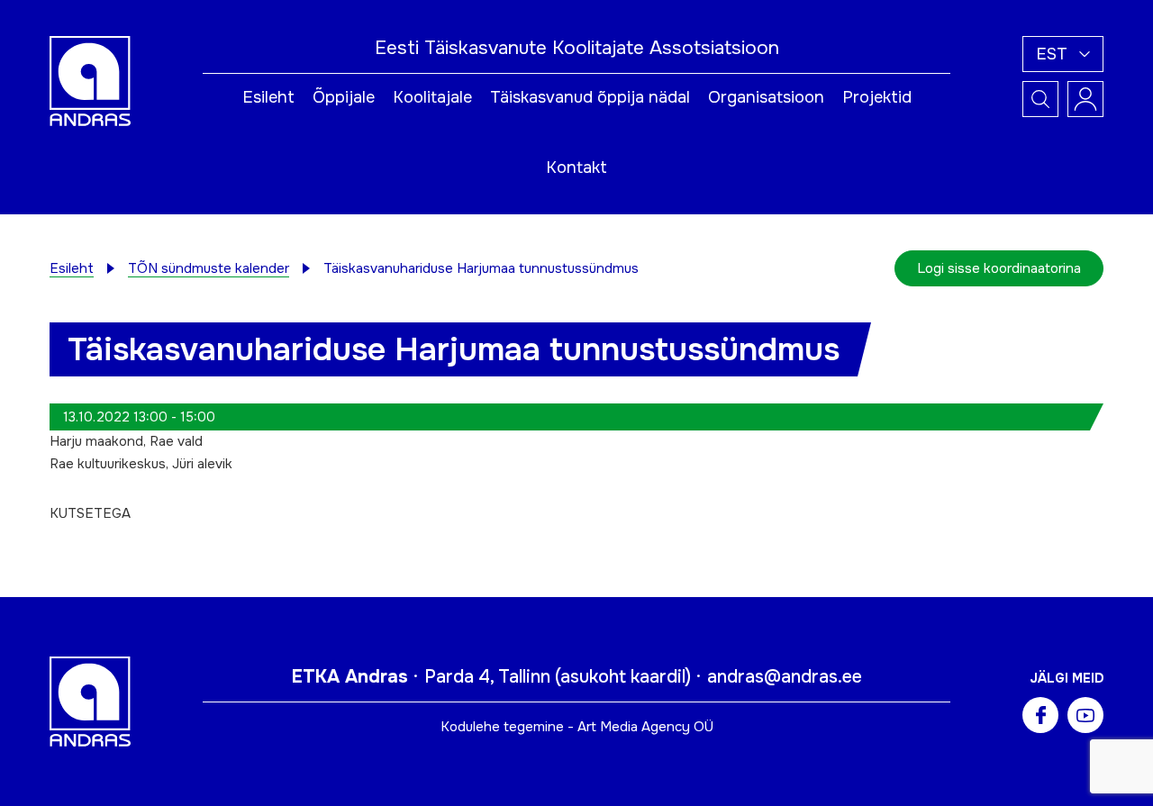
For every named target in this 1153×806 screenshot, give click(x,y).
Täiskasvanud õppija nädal (590, 97)
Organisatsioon (766, 97)
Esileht (268, 97)
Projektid (877, 97)
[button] (1062, 54)
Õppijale (344, 97)
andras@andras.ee (784, 677)
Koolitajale (432, 97)
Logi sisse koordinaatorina (999, 268)
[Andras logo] (90, 80)
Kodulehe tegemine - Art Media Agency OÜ (576, 727)
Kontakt (576, 167)
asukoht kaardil (622, 677)
